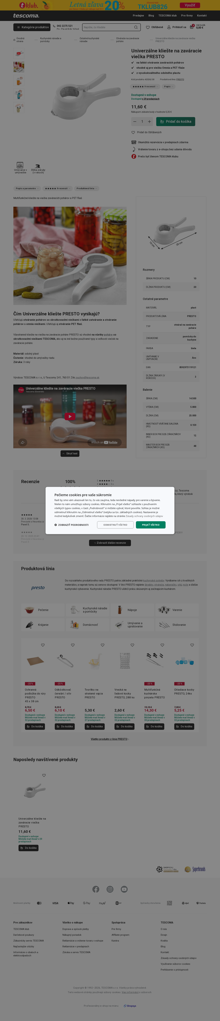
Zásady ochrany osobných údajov (144, 516)
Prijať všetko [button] (150, 524)
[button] (71, 524)
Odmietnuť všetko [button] (115, 524)
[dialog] (110, 510)
